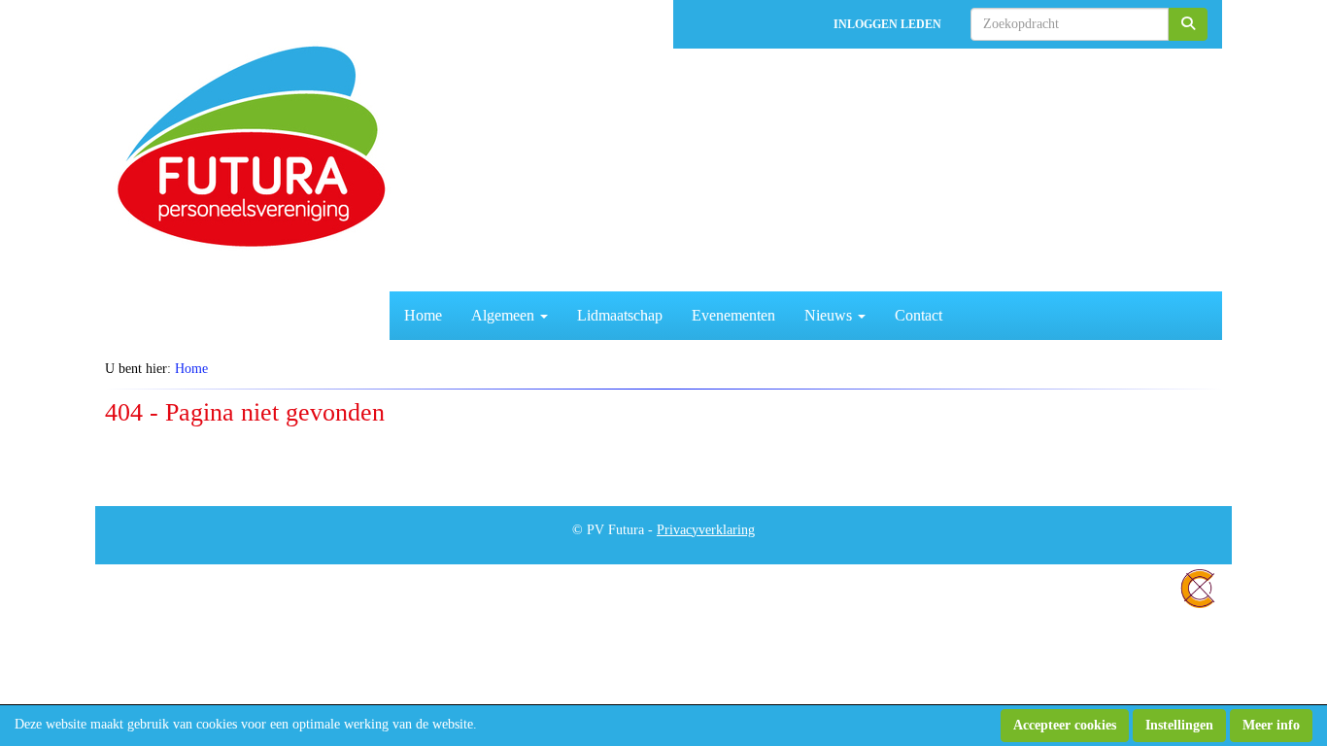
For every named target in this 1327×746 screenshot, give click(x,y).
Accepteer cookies (1064, 725)
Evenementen (733, 315)
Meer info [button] (1271, 725)
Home (423, 315)
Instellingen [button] (1179, 725)
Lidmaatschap (620, 315)
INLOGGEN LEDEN (887, 24)
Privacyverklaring (706, 530)
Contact (918, 315)
